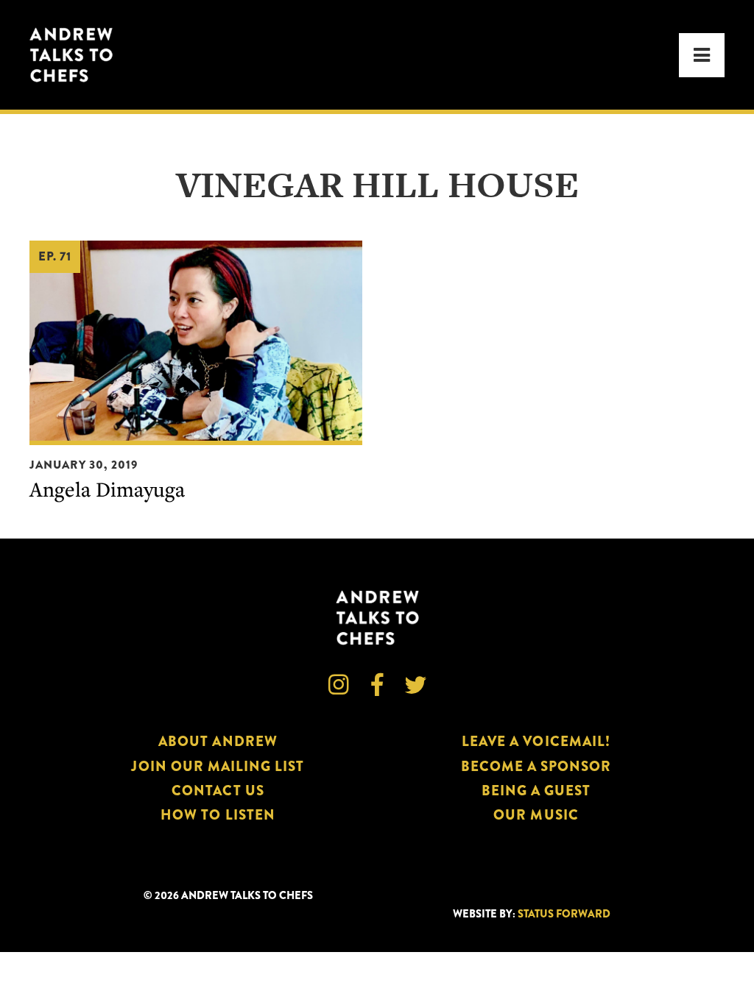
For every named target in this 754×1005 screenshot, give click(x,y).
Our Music (535, 815)
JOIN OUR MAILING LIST (217, 766)
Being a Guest (536, 790)
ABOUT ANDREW (218, 741)
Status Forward (564, 914)
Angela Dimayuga (107, 488)
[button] (702, 55)
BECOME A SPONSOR (536, 766)
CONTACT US (218, 790)
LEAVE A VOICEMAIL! (536, 741)
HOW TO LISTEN (218, 815)
